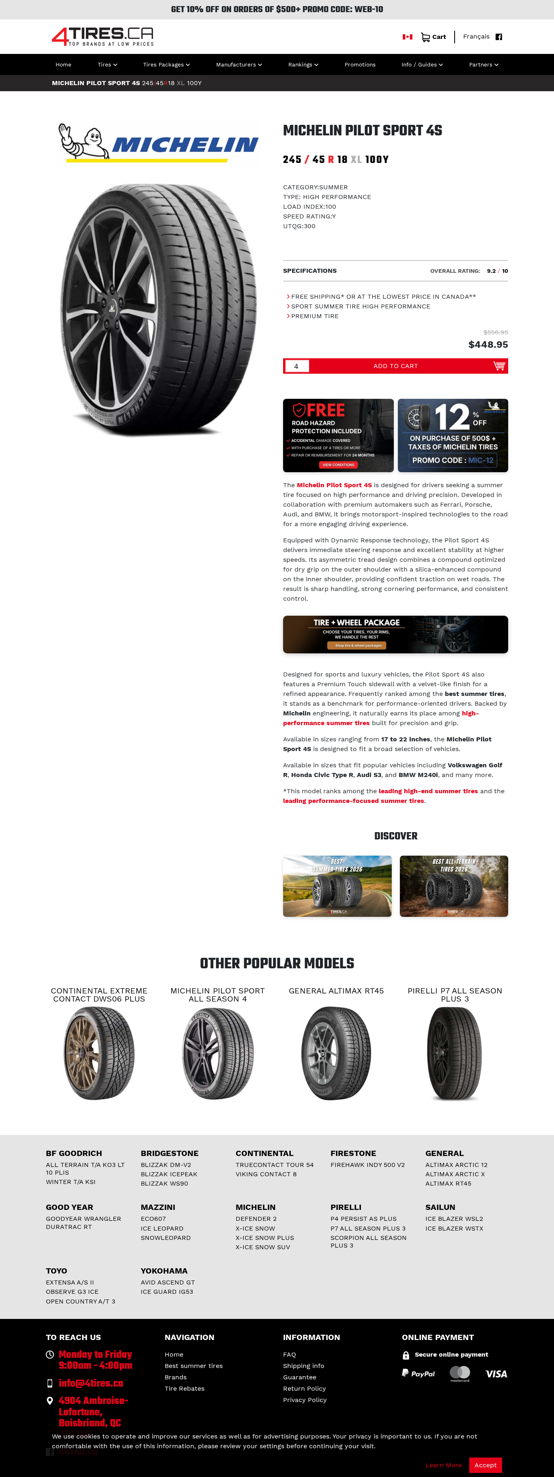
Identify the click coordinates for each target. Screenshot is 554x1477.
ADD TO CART (396, 366)
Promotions (360, 64)
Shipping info (303, 1366)
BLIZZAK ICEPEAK (169, 1174)
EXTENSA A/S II (70, 1282)
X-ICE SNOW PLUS (265, 1238)
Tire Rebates (184, 1388)
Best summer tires (194, 1366)
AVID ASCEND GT (168, 1282)
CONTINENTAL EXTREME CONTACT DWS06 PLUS (99, 995)
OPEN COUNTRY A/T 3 (80, 1301)
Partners (480, 64)
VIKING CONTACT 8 (266, 1174)
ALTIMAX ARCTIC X (455, 1174)
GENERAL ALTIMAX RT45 (336, 990)
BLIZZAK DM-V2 (166, 1165)
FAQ (289, 1354)
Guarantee (299, 1377)
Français (476, 36)
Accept (486, 1465)
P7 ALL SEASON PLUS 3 (368, 1228)
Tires (104, 64)
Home (63, 64)
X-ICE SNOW (255, 1228)
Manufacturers (236, 64)
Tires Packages (163, 64)
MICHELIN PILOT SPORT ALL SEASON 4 (217, 995)
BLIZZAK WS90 (164, 1183)
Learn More (443, 1465)
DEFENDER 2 (256, 1218)
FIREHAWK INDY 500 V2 (368, 1165)
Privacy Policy (305, 1400)
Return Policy (304, 1388)
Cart (439, 37)
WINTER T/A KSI (71, 1182)
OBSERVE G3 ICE (72, 1291)
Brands (176, 1377)
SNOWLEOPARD (166, 1238)
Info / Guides (419, 64)
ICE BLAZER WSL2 (454, 1218)
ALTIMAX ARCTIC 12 (456, 1165)
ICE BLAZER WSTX (454, 1228)
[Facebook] (497, 36)
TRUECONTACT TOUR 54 (275, 1165)
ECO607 (153, 1218)
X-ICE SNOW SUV (263, 1247)
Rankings (300, 64)
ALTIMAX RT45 (448, 1183)
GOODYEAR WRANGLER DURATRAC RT (83, 1222)
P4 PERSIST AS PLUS (364, 1218)
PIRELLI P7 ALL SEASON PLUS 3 (455, 995)
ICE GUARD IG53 (167, 1291)
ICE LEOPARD (162, 1228)
